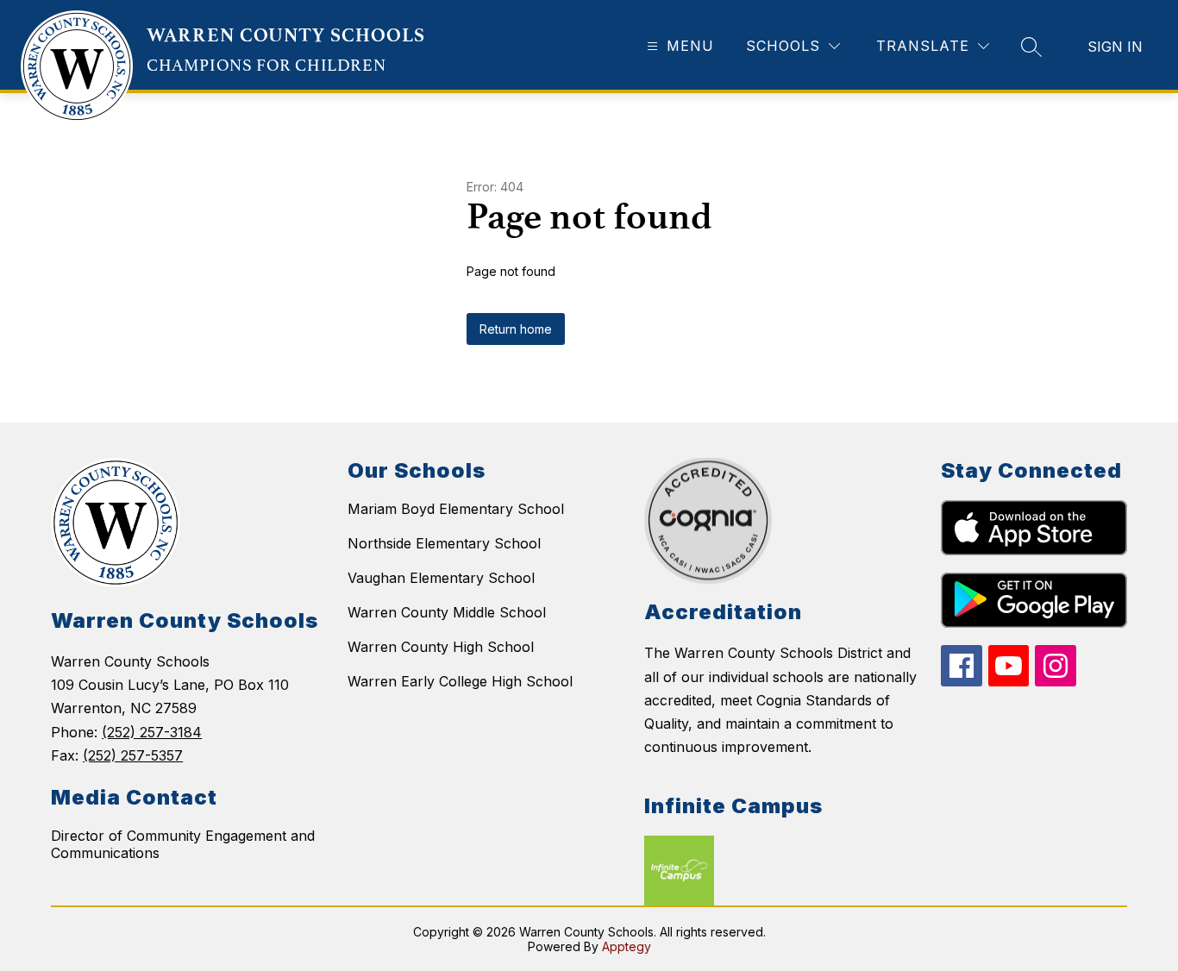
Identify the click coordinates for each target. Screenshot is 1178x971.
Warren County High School (441, 646)
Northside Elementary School (444, 543)
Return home (515, 329)
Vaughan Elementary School (441, 577)
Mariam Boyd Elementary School (456, 508)
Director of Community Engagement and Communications (183, 844)
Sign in (1115, 46)
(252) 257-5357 (133, 755)
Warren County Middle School (447, 612)
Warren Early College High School (460, 681)
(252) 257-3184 (152, 732)
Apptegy (626, 946)
